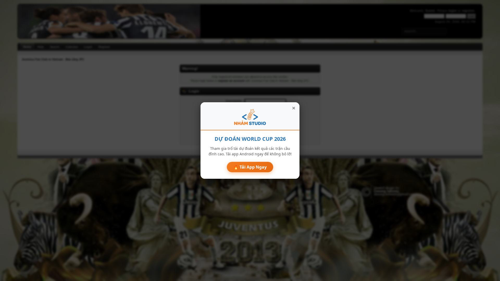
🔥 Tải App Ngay (250, 167)
